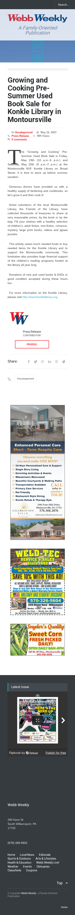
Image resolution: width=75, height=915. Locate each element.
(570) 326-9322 (17, 842)
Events (27, 866)
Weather (13, 866)
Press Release (20, 135)
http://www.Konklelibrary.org (39, 297)
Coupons (31, 870)
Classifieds (14, 870)
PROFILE (32, 344)
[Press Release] (19, 318)
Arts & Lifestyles (46, 858)
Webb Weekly (28, 893)
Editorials (45, 854)
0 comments (19, 139)
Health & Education (19, 862)
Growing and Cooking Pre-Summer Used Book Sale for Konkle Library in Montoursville (34, 100)
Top (60, 883)
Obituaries (43, 866)
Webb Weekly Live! (47, 862)
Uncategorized (24, 132)
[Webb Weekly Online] (38, 17)
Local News (27, 854)
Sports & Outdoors (19, 858)
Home (11, 854)
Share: (13, 361)
